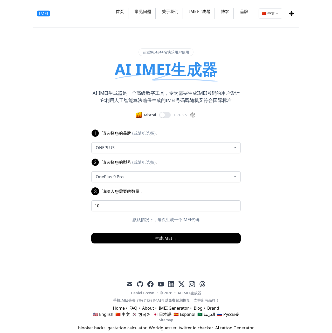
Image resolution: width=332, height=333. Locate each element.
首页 (120, 11)
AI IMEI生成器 (189, 292)
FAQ (133, 308)
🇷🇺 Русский (228, 314)
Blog (198, 308)
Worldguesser (163, 328)
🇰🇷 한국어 (141, 314)
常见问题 (143, 11)
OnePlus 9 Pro (110, 177)
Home (119, 308)
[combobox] (270, 13)
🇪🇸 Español (184, 314)
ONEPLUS (105, 148)
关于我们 (170, 11)
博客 (225, 11)
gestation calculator (127, 328)
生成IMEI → (166, 238)
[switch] (165, 115)
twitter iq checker (196, 328)
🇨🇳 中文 (122, 314)
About (148, 308)
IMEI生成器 (199, 11)
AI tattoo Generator (234, 328)
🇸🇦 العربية (206, 314)
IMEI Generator (174, 308)
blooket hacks (92, 328)
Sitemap (166, 319)
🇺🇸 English (103, 314)
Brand (213, 308)
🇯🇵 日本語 (162, 314)
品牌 (244, 11)
